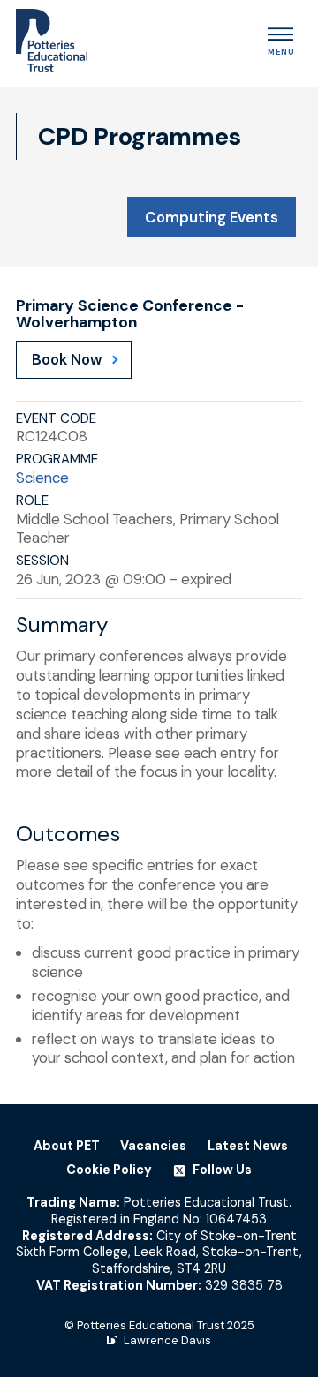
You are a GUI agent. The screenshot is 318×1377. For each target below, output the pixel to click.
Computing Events (211, 217)
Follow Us (221, 1170)
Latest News (248, 1146)
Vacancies (153, 1146)
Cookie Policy (109, 1170)
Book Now (67, 359)
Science (42, 477)
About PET (67, 1146)
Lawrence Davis (167, 1340)
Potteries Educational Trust (150, 1325)
